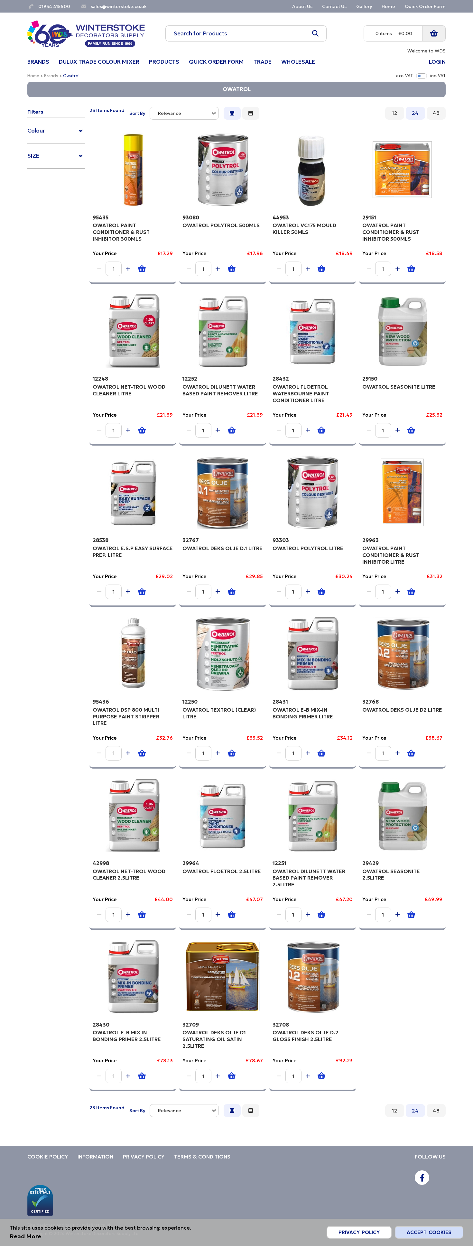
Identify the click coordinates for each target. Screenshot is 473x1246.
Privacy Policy (359, 1232)
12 (394, 113)
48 (436, 113)
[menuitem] (56, 132)
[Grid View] (232, 113)
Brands (51, 75)
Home (33, 75)
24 (415, 113)
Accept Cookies (429, 1232)
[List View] (250, 113)
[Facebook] (422, 1177)
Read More (25, 1236)
